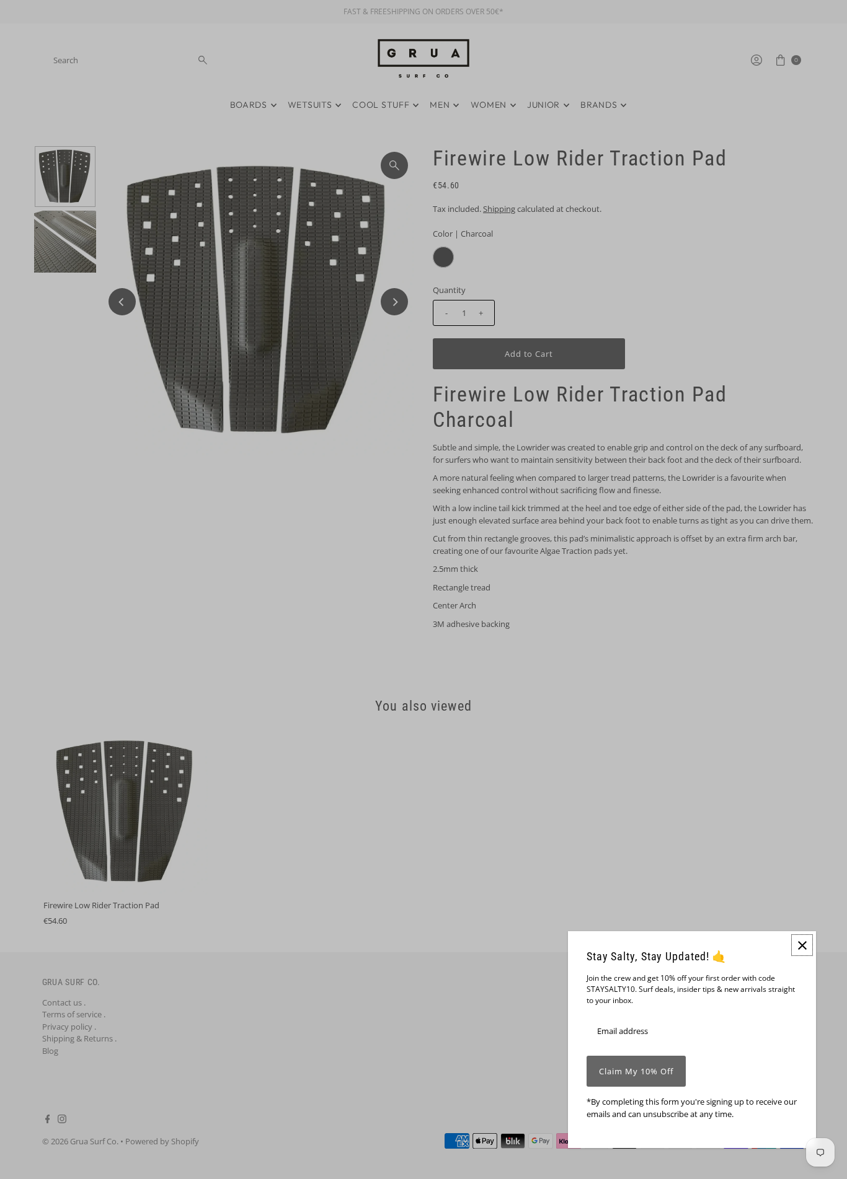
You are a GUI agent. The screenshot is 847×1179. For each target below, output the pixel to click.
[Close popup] (802, 945)
